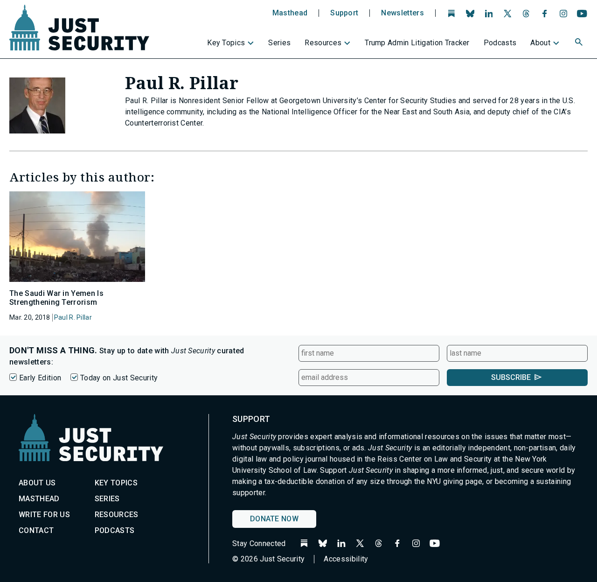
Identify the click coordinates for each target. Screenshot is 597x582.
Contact (36, 530)
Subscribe (511, 377)
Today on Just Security (119, 377)
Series (279, 42)
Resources (323, 42)
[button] (580, 43)
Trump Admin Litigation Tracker (417, 42)
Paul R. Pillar (73, 317)
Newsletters (402, 13)
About (540, 42)
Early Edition (40, 377)
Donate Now (274, 518)
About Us (37, 482)
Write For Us (44, 514)
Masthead (290, 13)
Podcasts (500, 42)
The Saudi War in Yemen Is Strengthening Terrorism (56, 298)
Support (344, 13)
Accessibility (346, 558)
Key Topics (226, 42)
